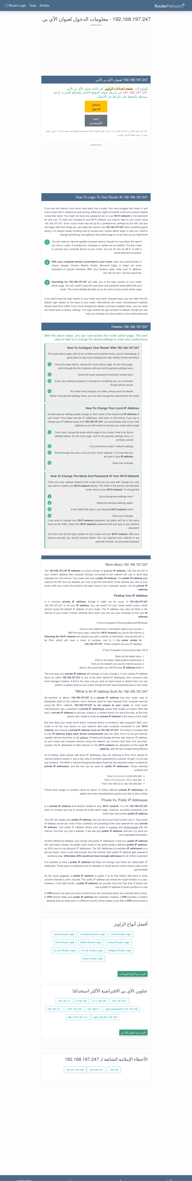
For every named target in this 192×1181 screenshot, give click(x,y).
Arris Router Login (65, 942)
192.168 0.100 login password (121, 1009)
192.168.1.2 (64, 1001)
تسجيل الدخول (96, 106)
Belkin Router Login (90, 942)
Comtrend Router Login (92, 934)
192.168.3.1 (93, 1009)
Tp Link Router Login (64, 950)
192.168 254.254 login (105, 1017)
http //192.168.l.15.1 (78, 1017)
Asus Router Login (93, 958)
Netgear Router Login (119, 950)
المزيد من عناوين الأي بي (133, 1032)
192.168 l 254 (74, 1009)
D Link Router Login (92, 950)
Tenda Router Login (64, 934)
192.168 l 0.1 (99, 1001)
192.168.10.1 (54, 1009)
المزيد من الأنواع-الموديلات (133, 974)
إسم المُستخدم (96, 120)
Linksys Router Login (118, 942)
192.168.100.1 (119, 1001)
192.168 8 (81, 1001)
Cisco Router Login (121, 934)
